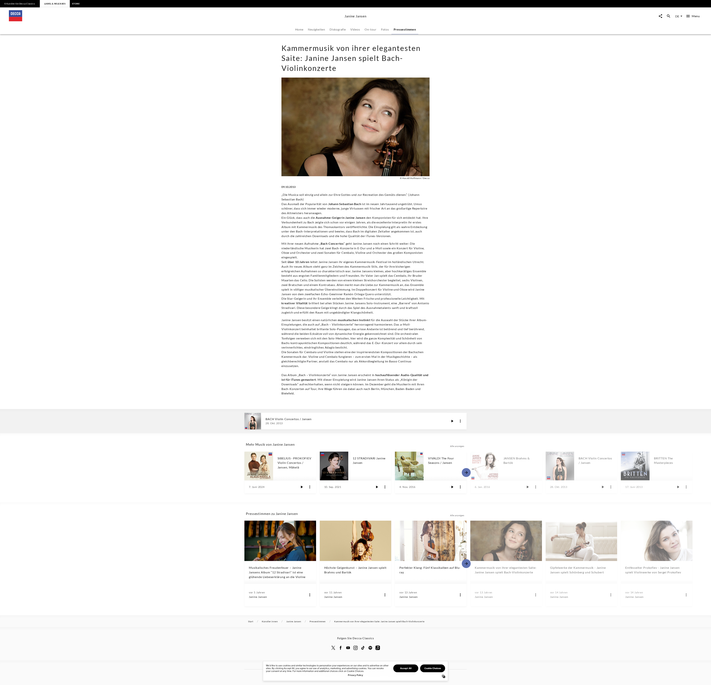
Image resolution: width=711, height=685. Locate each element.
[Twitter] (333, 647)
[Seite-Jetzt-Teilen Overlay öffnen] (660, 16)
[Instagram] (355, 647)
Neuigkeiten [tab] (316, 29)
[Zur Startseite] (175, 20)
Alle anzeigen (457, 446)
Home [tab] (299, 29)
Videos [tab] (355, 29)
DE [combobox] (677, 16)
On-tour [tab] (370, 29)
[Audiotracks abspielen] (452, 421)
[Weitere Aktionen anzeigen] (460, 421)
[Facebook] (340, 647)
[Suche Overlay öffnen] (668, 16)
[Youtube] (348, 647)
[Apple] (377, 647)
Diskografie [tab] (338, 29)
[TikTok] (363, 647)
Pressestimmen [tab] (405, 29)
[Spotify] (370, 647)
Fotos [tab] (385, 29)
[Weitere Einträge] (466, 472)
